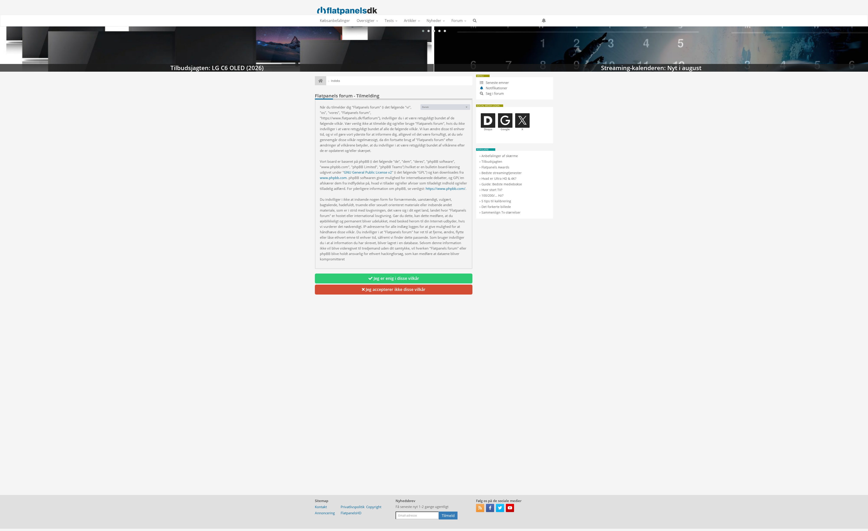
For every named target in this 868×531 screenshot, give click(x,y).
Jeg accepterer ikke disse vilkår (395, 289)
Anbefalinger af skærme (499, 156)
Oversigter (366, 20)
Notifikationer (496, 88)
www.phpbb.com (333, 177)
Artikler (410, 20)
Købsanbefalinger (335, 20)
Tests (389, 20)
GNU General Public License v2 (368, 172)
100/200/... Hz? (492, 195)
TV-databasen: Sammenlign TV (651, 49)
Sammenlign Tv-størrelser (501, 212)
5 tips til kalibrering (496, 201)
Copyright (373, 507)
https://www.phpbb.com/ (445, 188)
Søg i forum (494, 93)
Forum (457, 20)
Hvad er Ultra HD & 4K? (498, 178)
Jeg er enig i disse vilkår (396, 278)
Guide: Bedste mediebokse (501, 184)
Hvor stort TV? (491, 190)
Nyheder (434, 20)
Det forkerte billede (496, 207)
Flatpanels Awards (495, 167)
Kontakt (321, 507)
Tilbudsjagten (491, 161)
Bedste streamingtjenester (501, 173)
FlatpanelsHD (351, 513)
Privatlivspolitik (353, 507)
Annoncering (325, 513)
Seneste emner (497, 82)
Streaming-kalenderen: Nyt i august (217, 49)
